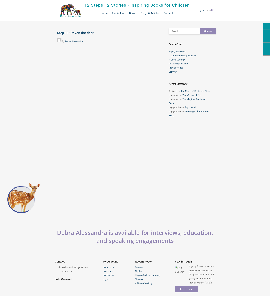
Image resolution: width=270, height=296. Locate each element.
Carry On (173, 71)
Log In (201, 10)
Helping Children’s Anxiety (147, 275)
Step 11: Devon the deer (75, 33)
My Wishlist (108, 275)
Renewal (139, 267)
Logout (106, 279)
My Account (108, 267)
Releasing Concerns (178, 63)
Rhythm (138, 271)
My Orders (108, 271)
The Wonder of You (192, 95)
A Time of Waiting (143, 283)
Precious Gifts (176, 67)
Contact (168, 13)
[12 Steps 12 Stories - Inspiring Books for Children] (70, 10)
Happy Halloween (177, 51)
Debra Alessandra (74, 41)
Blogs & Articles (150, 13)
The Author (118, 13)
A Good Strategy (177, 59)
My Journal (190, 107)
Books (133, 13)
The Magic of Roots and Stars (195, 91)
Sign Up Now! (186, 289)
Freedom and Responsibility (182, 55)
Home (104, 13)
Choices (139, 279)
